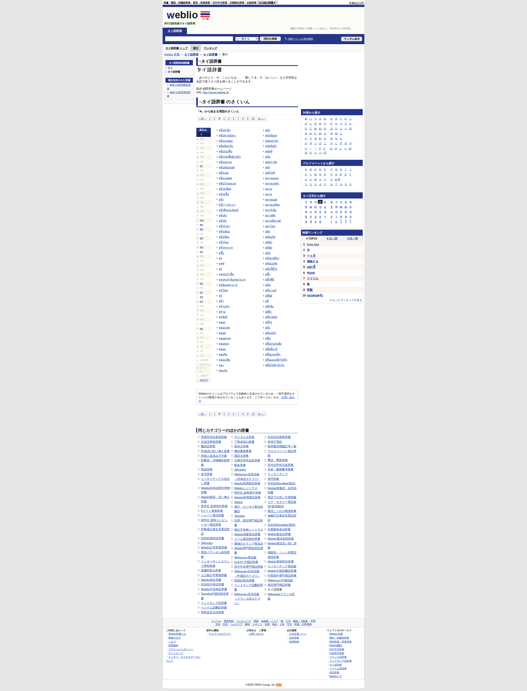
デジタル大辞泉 (244, 437)
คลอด (222, 333)
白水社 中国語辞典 (246, 562)
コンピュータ (243, 621)
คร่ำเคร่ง (224, 306)
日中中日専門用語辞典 (248, 566)
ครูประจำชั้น (226, 274)
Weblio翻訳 (335, 645)
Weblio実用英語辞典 (247, 497)
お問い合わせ (256, 633)
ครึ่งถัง (223, 220)
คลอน (222, 349)
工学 (288, 621)
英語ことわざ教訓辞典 (282, 511)
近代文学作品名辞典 (281, 465)
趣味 (247, 624)
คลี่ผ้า (268, 311)
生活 (225, 624)
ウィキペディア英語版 (282, 566)
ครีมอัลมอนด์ (226, 167)
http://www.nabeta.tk (216, 92)
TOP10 (311, 238)
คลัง (267, 130)
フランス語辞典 (338, 657)
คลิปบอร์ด (271, 263)
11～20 (331, 238)
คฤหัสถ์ (223, 316)
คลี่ (267, 301)
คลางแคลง (272, 178)
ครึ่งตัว (223, 215)
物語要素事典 (243, 451)
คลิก (267, 231)
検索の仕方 (174, 637)
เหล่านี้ (311, 267)
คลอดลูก (224, 343)
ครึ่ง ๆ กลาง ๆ (227, 204)
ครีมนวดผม (226, 140)
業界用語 (229, 621)
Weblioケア (335, 676)
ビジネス (217, 621)
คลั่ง (267, 167)
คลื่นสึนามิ (271, 349)
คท (201, 238)
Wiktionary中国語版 (280, 580)
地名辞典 (206, 469)
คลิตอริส (270, 237)
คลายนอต (271, 199)
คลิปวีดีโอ (271, 268)
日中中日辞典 (219, 2)
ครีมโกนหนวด (227, 183)
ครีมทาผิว (225, 130)
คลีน (267, 285)
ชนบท (311, 272)
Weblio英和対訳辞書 (281, 561)
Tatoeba (239, 515)
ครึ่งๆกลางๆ (226, 247)
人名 (282, 624)
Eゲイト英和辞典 (212, 510)
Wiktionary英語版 (245, 557)
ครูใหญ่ (223, 290)
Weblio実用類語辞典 (247, 483)
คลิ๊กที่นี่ (269, 279)
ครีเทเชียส (225, 188)
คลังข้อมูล (271, 135)
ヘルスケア (236, 624)
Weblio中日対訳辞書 (214, 589)
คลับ (267, 156)
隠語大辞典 (241, 455)
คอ (201, 328)
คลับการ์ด (271, 162)
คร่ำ (221, 301)
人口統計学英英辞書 (214, 575)
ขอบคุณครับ (315, 295)
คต (201, 229)
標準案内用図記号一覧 (282, 446)
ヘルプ (172, 641)
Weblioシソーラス (246, 488)
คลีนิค (268, 295)
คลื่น (267, 338)
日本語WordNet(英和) (282, 524)
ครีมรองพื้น (225, 151)
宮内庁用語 (275, 441)
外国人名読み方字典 (214, 455)
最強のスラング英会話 (248, 543)
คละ (221, 365)
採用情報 (294, 641)
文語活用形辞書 (211, 441)
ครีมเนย (224, 172)
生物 (267, 624)
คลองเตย (224, 327)
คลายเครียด (272, 204)
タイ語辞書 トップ (177, 48)
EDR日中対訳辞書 (212, 584)
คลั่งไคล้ (270, 172)
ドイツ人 (312, 278)
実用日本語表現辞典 (214, 437)
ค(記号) (204, 380)
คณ (202, 220)
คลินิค (268, 247)
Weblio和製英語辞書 (247, 534)
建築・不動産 (300, 621)
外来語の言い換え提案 (215, 451)
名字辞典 (206, 474)
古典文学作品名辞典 (247, 460)
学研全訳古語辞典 (212, 612)
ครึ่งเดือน (224, 231)
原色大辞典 (241, 446)
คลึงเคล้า (270, 333)
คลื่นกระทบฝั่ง (273, 343)
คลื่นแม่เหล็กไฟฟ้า (276, 359)
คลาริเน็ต (270, 210)
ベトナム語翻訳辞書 (214, 607)
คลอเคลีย (224, 359)
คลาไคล (270, 226)
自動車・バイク (269, 621)
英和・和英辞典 (201, 2)
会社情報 (294, 637)
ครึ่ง (221, 199)
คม (201, 283)
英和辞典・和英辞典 (340, 641)
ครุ (220, 258)
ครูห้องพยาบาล (228, 285)
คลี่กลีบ (269, 306)
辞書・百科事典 (303, 624)
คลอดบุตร (225, 338)
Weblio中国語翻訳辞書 (282, 570)
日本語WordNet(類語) (282, 483)
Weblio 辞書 (172, 54)
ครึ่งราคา (224, 226)
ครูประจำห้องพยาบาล (232, 279)
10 (253, 118)
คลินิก (268, 242)
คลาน (268, 188)
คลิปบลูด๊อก (272, 258)
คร (201, 292)
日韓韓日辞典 (237, 2)
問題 (310, 289)
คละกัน (223, 370)
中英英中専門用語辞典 (282, 575)
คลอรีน (223, 354)
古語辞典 (252, 2)
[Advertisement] (289, 17)
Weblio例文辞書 (211, 580)
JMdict (238, 502)
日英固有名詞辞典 (279, 529)
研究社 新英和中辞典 (214, 506)
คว (201, 301)
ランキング (210, 48)
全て (170, 67)
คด (201, 224)
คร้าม (222, 311)
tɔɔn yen (313, 244)
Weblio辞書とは (177, 633)
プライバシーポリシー (180, 649)
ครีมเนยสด (225, 178)
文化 (217, 624)
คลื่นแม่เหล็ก (272, 354)
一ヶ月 (311, 255)
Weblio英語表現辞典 (281, 538)
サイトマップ (175, 653)
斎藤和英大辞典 (211, 570)
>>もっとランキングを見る (345, 300)
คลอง (222, 322)
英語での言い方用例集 (282, 497)
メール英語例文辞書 (247, 539)
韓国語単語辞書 (244, 580)
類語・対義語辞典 (181, 2)
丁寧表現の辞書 (244, 441)
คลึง (267, 327)
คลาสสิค (270, 215)
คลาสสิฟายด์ (273, 220)
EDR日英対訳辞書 (212, 538)
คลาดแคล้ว (272, 183)
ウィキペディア (278, 474)
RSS (278, 685)
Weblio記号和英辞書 (214, 547)
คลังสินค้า (271, 146)
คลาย (268, 194)
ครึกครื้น (224, 194)
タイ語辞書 (210, 54)
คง (201, 166)
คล (201, 296)
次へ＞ (261, 118)
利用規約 (173, 645)
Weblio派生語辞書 (279, 534)
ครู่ (220, 295)
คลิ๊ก (267, 274)
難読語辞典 (208, 446)
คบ (201, 251)
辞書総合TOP (356, 2)
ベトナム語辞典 (338, 668)
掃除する (312, 261)
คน (201, 247)
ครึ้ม (221, 253)
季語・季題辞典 (278, 460)
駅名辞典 (240, 465)
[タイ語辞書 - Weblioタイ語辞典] (188, 19)
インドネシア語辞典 (340, 660)
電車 (256, 621)
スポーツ (257, 624)
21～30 (352, 238)
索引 (195, 48)
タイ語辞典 (175, 30)
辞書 (166, 2)
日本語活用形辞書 (279, 437)
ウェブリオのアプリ (220, 633)
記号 (337, 179)
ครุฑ (221, 263)
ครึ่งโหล (224, 242)
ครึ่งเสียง (224, 237)
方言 (289, 624)
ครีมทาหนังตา (227, 135)
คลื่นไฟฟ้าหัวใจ (274, 365)
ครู (220, 268)
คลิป (267, 253)
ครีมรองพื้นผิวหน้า (230, 156)
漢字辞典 (273, 479)
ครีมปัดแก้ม (226, 146)
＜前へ (202, 118)
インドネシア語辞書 (214, 603)
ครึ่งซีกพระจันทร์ (229, 210)
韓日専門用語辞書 (279, 584)
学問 (312, 621)
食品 (274, 624)
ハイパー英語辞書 (212, 515)
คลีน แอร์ (270, 290)
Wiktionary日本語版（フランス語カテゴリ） (247, 598)
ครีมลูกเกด (225, 162)
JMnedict (207, 543)
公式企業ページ (298, 633)
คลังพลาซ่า (272, 140)
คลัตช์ (268, 151)
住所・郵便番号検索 (281, 469)
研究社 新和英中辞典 (247, 492)
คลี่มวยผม (271, 316)
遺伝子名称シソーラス (248, 529)
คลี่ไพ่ (268, 322)
